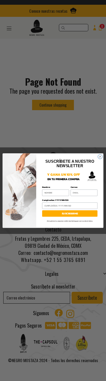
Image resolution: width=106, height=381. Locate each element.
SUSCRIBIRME (70, 213)
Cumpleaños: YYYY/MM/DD (55, 200)
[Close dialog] (100, 156)
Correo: (74, 187)
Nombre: (46, 187)
